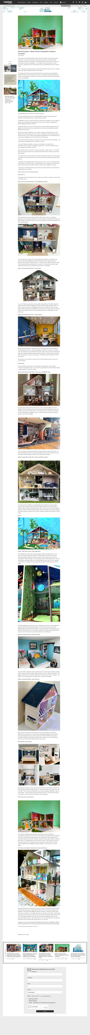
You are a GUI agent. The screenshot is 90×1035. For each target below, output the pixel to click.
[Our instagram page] (82, 2)
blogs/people (35, 2)
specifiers (46, 2)
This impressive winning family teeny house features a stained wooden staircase (14, 955)
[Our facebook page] (76, 2)
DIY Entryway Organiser (10, 75)
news (41, 2)
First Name (34, 971)
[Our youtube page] (85, 2)
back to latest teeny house (8, 6)
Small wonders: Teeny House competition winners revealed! (62, 955)
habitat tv (56, 2)
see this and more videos (10, 82)
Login (81, 6)
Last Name (29, 977)
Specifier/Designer (33, 1000)
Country (29, 989)
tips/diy (29, 2)
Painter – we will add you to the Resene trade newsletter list (42, 1002)
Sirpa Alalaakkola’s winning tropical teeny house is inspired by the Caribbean (30, 955)
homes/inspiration (22, 2)
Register (84, 6)
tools (51, 2)
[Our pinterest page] (79, 2)
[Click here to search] (73, 2)
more (10, 102)
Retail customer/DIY (33, 999)
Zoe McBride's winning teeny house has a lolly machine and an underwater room (46, 955)
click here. (35, 926)
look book (63, 2)
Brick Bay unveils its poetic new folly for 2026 (10, 97)
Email (28, 983)
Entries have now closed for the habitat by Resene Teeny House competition (78, 955)
